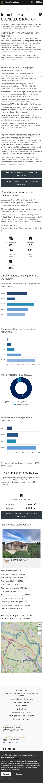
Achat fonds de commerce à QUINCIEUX (15, 595)
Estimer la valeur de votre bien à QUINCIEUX (21, 515)
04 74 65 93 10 (12, 731)
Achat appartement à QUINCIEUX (13, 574)
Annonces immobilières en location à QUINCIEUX (21, 183)
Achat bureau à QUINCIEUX (10, 591)
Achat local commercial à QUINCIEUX (14, 588)
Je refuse (19, 774)
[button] (12, 402)
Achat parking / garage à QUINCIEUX (14, 578)
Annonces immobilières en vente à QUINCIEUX (21, 174)
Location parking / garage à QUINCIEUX (15, 605)
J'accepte (6, 774)
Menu (40, 2)
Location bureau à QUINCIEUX (12, 609)
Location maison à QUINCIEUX (12, 598)
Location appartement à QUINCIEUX (14, 602)
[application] (21, 304)
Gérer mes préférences (8, 779)
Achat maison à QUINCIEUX (11, 571)
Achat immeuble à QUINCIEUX (12, 581)
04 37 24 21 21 (12, 742)
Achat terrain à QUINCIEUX (10, 585)
